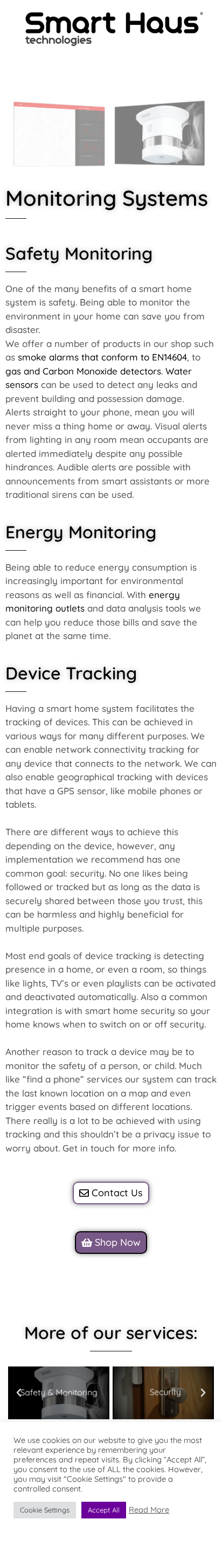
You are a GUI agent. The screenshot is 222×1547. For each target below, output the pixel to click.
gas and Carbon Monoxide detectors (83, 371)
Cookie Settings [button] (45, 1510)
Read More (149, 1510)
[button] (18, 1393)
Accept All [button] (104, 1510)
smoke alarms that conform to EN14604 (102, 357)
